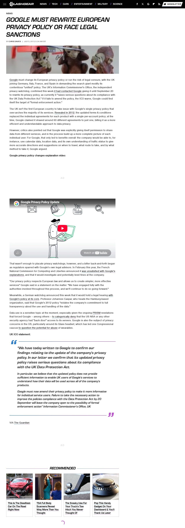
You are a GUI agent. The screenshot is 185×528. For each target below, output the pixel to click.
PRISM (96, 312)
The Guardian (21, 422)
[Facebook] (137, 4)
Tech (55, 4)
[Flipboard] (154, 4)
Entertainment (83, 4)
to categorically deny (64, 316)
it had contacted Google (68, 91)
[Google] (148, 4)
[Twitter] (143, 4)
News (43, 4)
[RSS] (159, 4)
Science (117, 4)
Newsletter (174, 4)
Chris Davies (15, 41)
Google (14, 79)
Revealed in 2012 (64, 112)
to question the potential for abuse (38, 327)
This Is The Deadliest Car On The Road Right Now (19, 506)
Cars (66, 4)
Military (103, 4)
